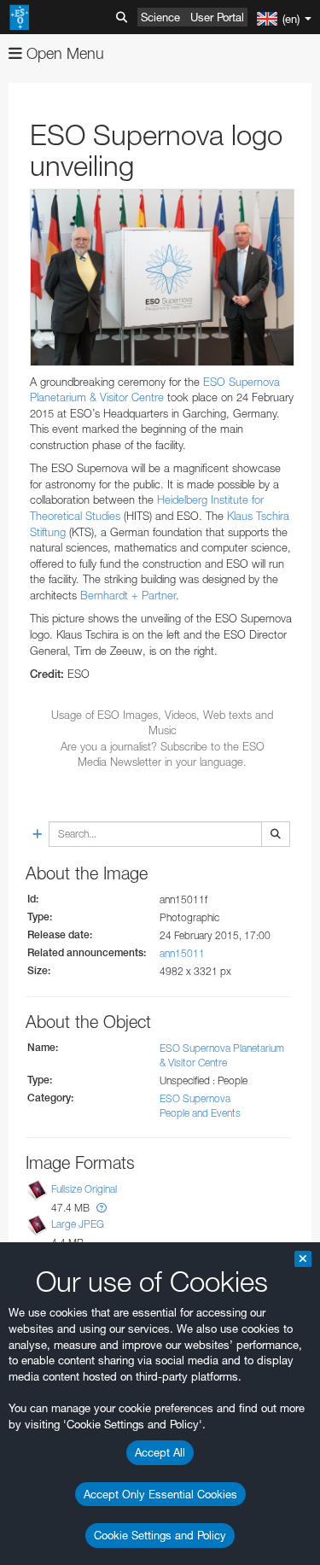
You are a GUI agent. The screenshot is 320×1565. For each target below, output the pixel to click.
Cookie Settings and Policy (160, 1535)
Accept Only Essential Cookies (160, 1494)
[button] (101, 1207)
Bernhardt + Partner (128, 595)
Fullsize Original (84, 1189)
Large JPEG (77, 1224)
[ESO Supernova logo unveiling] (162, 277)
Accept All (160, 1452)
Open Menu (63, 53)
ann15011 (182, 953)
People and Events (200, 1113)
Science (160, 17)
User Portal (217, 17)
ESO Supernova (195, 1098)
